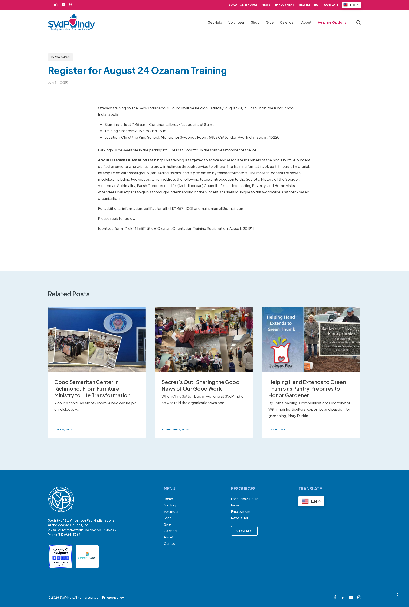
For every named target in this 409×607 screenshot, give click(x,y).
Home (168, 499)
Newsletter (239, 518)
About (168, 537)
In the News (60, 57)
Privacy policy (113, 597)
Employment (240, 511)
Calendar (170, 531)
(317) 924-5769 (69, 534)
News (235, 505)
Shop (168, 518)
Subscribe (244, 531)
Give (167, 524)
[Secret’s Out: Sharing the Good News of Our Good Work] (204, 372)
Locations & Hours (244, 499)
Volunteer (171, 511)
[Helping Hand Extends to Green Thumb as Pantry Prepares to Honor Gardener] (311, 372)
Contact (170, 543)
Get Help (170, 505)
